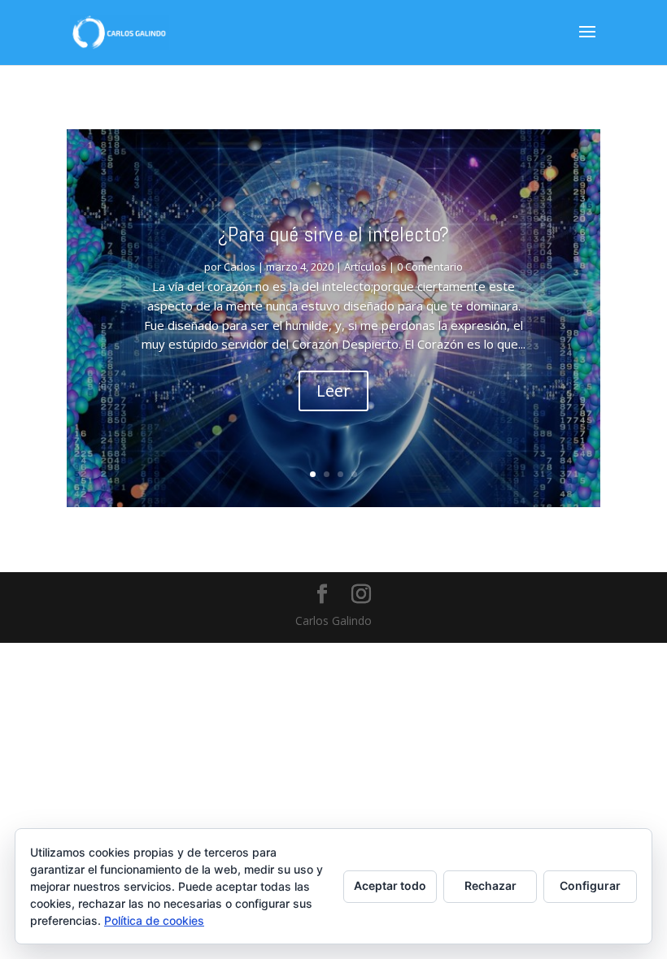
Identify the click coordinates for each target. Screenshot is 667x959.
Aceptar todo (390, 885)
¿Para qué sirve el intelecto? (333, 234)
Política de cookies (154, 920)
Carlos (239, 266)
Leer (333, 390)
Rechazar (490, 885)
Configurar (590, 885)
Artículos (365, 266)
